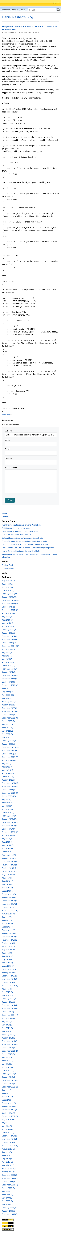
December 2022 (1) (9, 708)
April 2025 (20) (8, 626)
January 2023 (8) (9, 705)
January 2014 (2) (9, 1038)
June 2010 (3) (7, 1155)
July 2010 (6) (7, 1152)
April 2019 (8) (7, 849)
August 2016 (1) (8, 950)
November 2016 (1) (9, 940)
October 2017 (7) (8, 907)
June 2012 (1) (7, 1093)
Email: (7, 449)
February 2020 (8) (9, 816)
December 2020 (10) (10, 783)
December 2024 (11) (10, 636)
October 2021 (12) (9, 754)
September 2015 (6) (10, 986)
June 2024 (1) (7, 656)
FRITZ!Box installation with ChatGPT (16, 535)
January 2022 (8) (9, 744)
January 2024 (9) (9, 672)
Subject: (8, 431)
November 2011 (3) (9, 1110)
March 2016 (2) (8, 966)
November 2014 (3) (9, 1009)
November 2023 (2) (9, 679)
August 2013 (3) (8, 1054)
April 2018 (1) (7, 888)
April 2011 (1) (7, 1129)
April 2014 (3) (7, 1028)
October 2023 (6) (8, 682)
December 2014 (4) (9, 1005)
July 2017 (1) (7, 917)
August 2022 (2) (8, 721)
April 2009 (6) (7, 1201)
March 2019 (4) (8, 852)
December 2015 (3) (9, 976)
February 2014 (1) (9, 1035)
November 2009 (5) (9, 1178)
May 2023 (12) (7, 692)
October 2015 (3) (8, 982)
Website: (8, 458)
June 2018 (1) (7, 881)
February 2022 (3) (9, 741)
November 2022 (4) (9, 711)
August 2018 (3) (8, 875)
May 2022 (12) (7, 731)
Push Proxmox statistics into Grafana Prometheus (21, 525)
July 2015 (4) (7, 989)
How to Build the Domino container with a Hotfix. (21, 551)
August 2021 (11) (9, 760)
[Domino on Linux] (8, 1223)
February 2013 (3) (9, 1074)
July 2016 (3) (7, 953)
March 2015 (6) (8, 995)
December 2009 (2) (9, 1175)
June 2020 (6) (7, 803)
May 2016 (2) (7, 960)
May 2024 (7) (7, 659)
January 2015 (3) (9, 1002)
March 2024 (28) (8, 666)
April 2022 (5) (7, 734)
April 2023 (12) (8, 695)
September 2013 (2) (10, 1051)
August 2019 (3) (8, 835)
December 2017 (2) (9, 901)
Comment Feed (8, 568)
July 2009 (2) (7, 1191)
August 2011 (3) (8, 1120)
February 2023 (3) (9, 702)
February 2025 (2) (9, 630)
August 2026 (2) (8, 581)
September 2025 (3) (10, 610)
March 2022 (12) (8, 737)
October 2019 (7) (8, 829)
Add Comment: (11, 467)
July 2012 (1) (7, 1090)
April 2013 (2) (7, 1067)
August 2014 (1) (8, 1018)
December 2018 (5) (9, 862)
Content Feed (7, 565)
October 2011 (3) (8, 1113)
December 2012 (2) (9, 1080)
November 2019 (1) (9, 826)
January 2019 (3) (9, 858)
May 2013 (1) (7, 1064)
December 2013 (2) (9, 1041)
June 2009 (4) (7, 1195)
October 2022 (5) (8, 715)
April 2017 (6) (7, 924)
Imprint (55, 3)
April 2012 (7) (7, 1097)
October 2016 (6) (8, 943)
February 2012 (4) (9, 1103)
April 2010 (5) (7, 1162)
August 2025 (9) (8, 613)
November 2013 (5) (9, 1044)
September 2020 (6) (10, 793)
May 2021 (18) (7, 770)
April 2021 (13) (8, 773)
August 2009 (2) (8, 1188)
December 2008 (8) (9, 1214)
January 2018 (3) (9, 897)
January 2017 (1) (9, 933)
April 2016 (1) (7, 963)
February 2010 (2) (9, 1169)
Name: (7, 440)
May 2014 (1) (7, 1025)
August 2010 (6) (8, 1149)
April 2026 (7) (7, 587)
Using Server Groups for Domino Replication (20, 531)
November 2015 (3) (9, 979)
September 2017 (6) (10, 911)
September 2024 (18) (10, 646)
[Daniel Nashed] (8, 1229)
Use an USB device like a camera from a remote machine (25, 545)
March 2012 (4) (8, 1100)
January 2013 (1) (9, 1077)
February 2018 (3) (9, 894)
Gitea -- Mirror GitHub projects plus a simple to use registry (25, 541)
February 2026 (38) (9, 594)
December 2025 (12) (10, 600)
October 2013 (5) (8, 1048)
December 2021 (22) (10, 747)
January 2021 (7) (9, 780)
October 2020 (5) (8, 790)
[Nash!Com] (8, 1226)
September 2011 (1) (10, 1116)
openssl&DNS (52, 27)
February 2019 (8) (9, 855)
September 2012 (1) (10, 1087)
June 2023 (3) (7, 689)
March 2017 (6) (8, 927)
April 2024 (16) (8, 662)
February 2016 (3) (9, 969)
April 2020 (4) (7, 809)
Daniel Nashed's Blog (17, 17)
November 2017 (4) (9, 904)
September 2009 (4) (10, 1185)
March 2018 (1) (8, 891)
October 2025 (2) (8, 607)
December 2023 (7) (9, 675)
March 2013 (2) (8, 1071)
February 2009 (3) (9, 1208)
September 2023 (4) (10, 685)
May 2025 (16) (7, 623)
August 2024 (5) (8, 649)
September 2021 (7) (10, 757)
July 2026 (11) (7, 584)
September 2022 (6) (10, 718)
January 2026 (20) (9, 597)
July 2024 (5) (7, 653)
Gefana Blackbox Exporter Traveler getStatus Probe (22, 538)
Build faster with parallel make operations (18, 528)
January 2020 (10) (9, 819)
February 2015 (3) (9, 999)
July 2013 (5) (7, 1057)
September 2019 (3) (10, 832)
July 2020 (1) (7, 800)
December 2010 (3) (9, 1136)
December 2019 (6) (9, 822)
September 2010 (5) (10, 1146)
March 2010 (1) (8, 1165)
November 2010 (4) (9, 1139)
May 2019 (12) (7, 845)
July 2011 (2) (7, 1123)
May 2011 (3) (7, 1126)
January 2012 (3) (9, 1106)
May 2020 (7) (7, 806)
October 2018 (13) (9, 868)
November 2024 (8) (9, 640)
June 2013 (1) (7, 1061)
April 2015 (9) (7, 992)
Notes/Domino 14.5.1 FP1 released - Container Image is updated (28, 548)
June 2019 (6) (7, 842)
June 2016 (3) (7, 956)
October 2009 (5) (8, 1182)
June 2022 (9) (7, 728)
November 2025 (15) (10, 604)
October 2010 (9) (8, 1142)
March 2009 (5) (8, 1204)
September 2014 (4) (10, 1015)
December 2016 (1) (9, 937)
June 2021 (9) (7, 767)
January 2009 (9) (9, 1211)
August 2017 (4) (8, 914)
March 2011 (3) (8, 1133)
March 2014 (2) (8, 1031)
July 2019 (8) (7, 839)
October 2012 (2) (8, 1084)
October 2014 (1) (8, 1012)
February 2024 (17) (9, 669)
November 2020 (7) (9, 786)
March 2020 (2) (8, 813)
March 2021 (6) (8, 777)
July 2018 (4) (7, 878)
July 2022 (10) (7, 724)
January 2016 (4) (9, 973)
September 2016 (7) (10, 946)
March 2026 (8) (8, 591)
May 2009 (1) (7, 1198)
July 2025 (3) (7, 617)
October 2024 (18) (9, 643)
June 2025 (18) (8, 620)
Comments (6, 414)
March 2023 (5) (8, 698)
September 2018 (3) (10, 871)
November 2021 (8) (9, 751)
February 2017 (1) (9, 930)
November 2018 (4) (9, 865)
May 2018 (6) (7, 884)
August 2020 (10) (9, 796)
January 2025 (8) (9, 633)
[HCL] (8, 1220)
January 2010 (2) (9, 1172)
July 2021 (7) (7, 764)
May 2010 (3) (7, 1159)
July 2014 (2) (7, 1022)
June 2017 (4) (7, 920)
